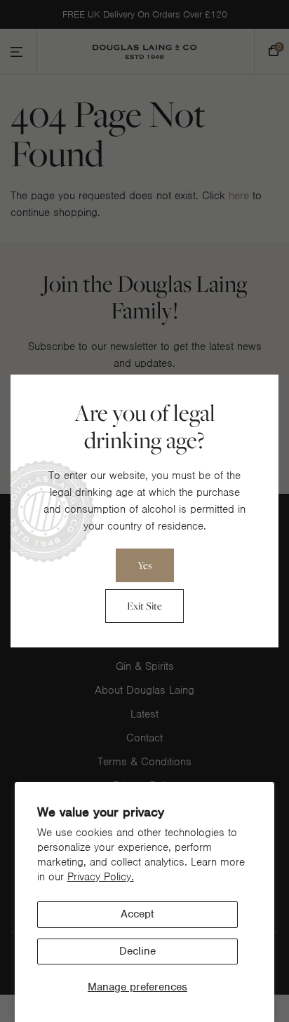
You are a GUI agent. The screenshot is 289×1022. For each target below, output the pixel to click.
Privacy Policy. (100, 877)
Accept (137, 914)
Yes (144, 565)
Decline (137, 951)
